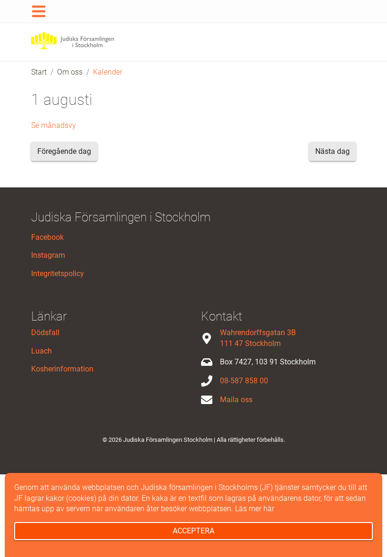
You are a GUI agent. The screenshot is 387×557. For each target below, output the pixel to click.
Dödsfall (45, 332)
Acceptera (193, 530)
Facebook (47, 237)
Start (39, 72)
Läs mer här (254, 508)
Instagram (48, 255)
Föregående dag (64, 151)
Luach (41, 350)
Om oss (70, 72)
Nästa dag (332, 151)
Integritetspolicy (57, 273)
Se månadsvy (53, 125)
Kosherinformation (62, 368)
